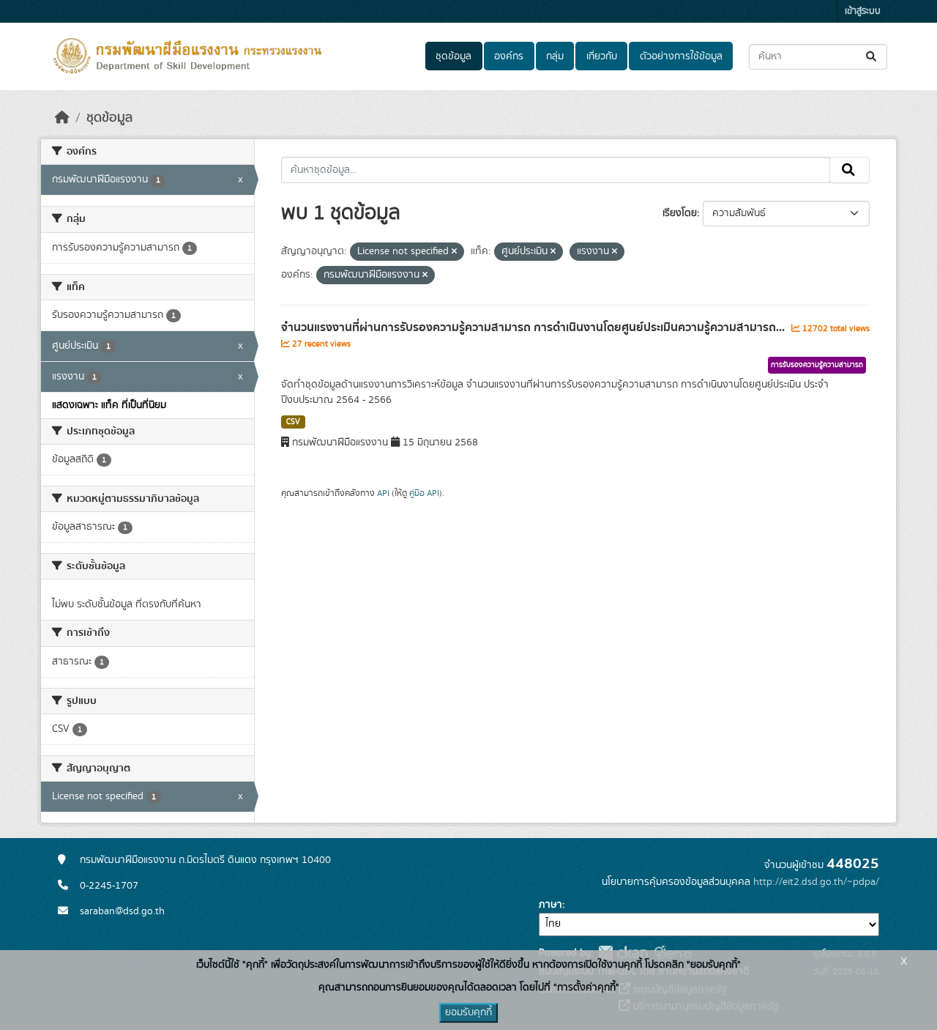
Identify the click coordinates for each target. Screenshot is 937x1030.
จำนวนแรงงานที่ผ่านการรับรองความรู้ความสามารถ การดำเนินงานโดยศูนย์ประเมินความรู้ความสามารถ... (534, 327)
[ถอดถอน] (454, 252)
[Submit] (872, 57)
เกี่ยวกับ (601, 56)
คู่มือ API (424, 493)
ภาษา (550, 904)
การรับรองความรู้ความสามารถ (817, 365)
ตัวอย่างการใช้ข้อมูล (681, 56)
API (383, 493)
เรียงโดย (679, 213)
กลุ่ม (555, 56)
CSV (293, 422)
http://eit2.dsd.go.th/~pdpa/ (816, 882)
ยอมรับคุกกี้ (468, 1012)
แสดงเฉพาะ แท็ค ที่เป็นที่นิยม (109, 405)
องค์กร (508, 56)
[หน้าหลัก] (62, 117)
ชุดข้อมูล (453, 56)
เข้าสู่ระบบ (863, 11)
